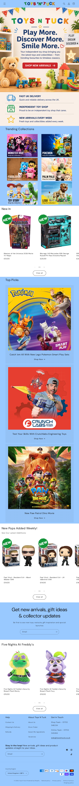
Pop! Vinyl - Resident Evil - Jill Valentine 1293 (52, 578)
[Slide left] (35, 267)
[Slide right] (44, 267)
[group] (39, 67)
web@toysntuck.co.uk (60, 738)
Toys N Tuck (23, 780)
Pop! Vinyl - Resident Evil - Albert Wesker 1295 (17, 578)
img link (22, 135)
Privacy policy (56, 780)
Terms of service (68, 780)
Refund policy (46, 780)
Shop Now (38, 359)
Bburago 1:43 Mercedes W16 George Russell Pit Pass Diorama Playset (54, 255)
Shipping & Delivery (12, 727)
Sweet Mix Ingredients (36, 732)
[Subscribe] (56, 631)
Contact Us (9, 722)
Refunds (8, 732)
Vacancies (32, 737)
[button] (4, 3)
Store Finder (33, 727)
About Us (31, 722)
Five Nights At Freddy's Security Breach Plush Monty (17, 690)
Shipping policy (69, 783)
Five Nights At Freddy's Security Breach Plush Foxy (53, 690)
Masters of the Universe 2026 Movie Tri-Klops (18, 255)
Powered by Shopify (33, 780)
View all (39, 273)
